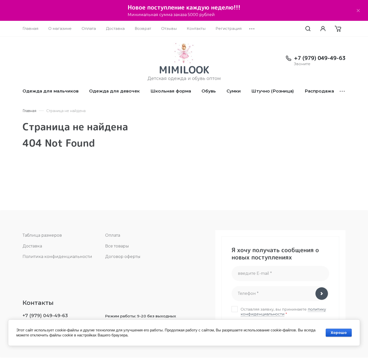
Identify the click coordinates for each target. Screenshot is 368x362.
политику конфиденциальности (283, 311)
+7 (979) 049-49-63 (319, 58)
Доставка (32, 246)
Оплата (112, 235)
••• (252, 28)
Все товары (117, 246)
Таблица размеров (42, 235)
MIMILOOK (184, 70)
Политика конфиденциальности (57, 256)
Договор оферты (122, 256)
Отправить (321, 293)
